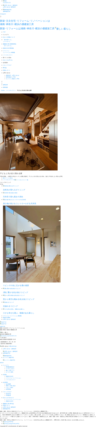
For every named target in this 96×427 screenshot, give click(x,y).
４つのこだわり (10, 368)
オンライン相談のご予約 (12, 79)
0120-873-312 (12, 336)
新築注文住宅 (9, 376)
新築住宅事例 (6, 317)
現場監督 (8, 395)
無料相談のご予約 (11, 77)
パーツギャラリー (11, 380)
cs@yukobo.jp (12, 346)
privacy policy (15, 423)
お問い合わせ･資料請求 (9, 407)
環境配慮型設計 (10, 367)
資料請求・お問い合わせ (12, 75)
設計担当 (8, 393)
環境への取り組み (11, 386)
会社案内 (5, 382)
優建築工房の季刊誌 (8, 403)
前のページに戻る (8, 178)
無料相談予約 (6, 409)
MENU (2, 362)
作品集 (5, 374)
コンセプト (6, 365)
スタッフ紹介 (9, 387)
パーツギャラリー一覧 (9, 180)
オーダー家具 (9, 372)
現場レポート (6, 405)
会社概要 (8, 384)
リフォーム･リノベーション (13, 378)
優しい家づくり (10, 370)
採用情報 (8, 389)
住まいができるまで (8, 397)
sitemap (11, 421)
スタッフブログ (7, 392)
